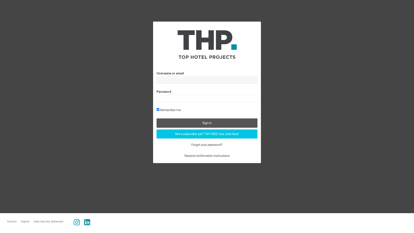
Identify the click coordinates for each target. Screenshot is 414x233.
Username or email (170, 73)
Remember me (170, 110)
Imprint (25, 221)
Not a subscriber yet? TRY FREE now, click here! (207, 134)
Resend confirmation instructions (207, 155)
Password (164, 91)
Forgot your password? (207, 144)
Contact (12, 221)
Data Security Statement (48, 221)
